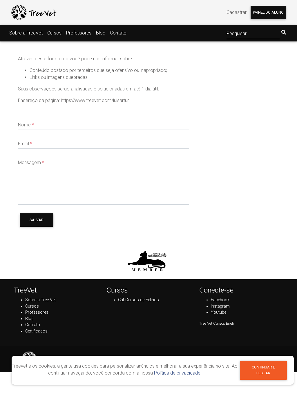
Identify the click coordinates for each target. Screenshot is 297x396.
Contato (118, 33)
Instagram (220, 306)
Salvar (37, 220)
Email (25, 143)
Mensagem (31, 162)
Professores (78, 33)
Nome (26, 125)
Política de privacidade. (178, 373)
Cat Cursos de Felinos (138, 299)
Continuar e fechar (263, 370)
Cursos (54, 33)
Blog (100, 33)
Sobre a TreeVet (26, 33)
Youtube (218, 312)
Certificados (36, 331)
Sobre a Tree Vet (40, 299)
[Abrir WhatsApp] (282, 381)
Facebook (220, 299)
